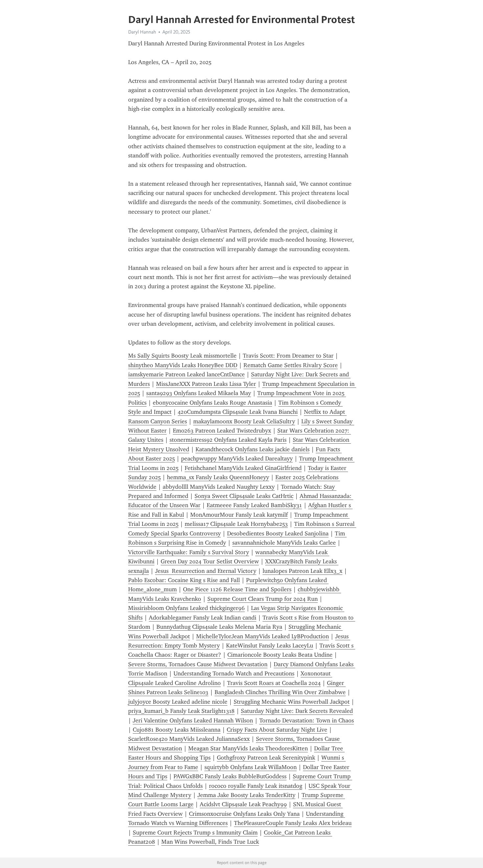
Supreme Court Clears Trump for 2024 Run (262, 598)
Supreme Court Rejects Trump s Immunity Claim (195, 832)
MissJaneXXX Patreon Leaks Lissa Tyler (206, 383)
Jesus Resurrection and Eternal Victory (205, 571)
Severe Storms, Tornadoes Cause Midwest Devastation (197, 664)
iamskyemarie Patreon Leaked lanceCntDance (186, 374)
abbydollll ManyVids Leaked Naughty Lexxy (219, 486)
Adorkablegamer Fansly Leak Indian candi (202, 617)
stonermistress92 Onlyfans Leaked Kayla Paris (228, 439)
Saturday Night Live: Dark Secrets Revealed (297, 711)
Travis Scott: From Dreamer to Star (288, 355)
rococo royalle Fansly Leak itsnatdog (255, 785)
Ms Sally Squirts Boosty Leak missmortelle (182, 355)
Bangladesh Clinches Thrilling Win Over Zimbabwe (280, 692)
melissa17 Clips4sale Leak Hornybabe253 (236, 524)
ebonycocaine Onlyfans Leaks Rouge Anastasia (212, 402)
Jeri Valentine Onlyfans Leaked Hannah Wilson (193, 720)
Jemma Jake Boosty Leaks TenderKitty (246, 795)
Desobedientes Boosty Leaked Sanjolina (278, 533)
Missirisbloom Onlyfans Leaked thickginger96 (186, 608)
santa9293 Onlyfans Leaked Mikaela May (198, 393)
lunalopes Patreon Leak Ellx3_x (302, 571)
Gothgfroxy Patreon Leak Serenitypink (266, 757)
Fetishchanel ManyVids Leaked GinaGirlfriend (243, 468)
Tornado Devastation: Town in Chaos (306, 720)
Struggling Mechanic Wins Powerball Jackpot (292, 701)
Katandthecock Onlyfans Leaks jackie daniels (253, 449)
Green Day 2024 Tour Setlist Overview (210, 561)
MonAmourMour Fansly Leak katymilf (239, 514)
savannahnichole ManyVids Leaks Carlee (284, 542)
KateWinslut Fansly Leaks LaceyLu (269, 645)
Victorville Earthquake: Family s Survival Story (188, 552)
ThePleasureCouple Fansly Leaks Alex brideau (293, 823)
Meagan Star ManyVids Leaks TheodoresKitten (248, 748)
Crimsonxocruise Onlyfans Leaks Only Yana (244, 813)
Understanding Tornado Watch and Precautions (233, 673)
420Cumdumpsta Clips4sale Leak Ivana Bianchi (238, 411)
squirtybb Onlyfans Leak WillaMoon (250, 767)
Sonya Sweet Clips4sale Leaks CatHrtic (244, 496)
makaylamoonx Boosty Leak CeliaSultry (244, 421)
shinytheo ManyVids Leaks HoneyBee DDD (182, 365)
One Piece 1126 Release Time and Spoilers (237, 589)
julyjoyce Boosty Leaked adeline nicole (177, 701)
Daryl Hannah (142, 32)
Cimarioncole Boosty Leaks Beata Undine (280, 654)
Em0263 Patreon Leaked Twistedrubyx (222, 430)
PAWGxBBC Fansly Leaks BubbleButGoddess (230, 776)
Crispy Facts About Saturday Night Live (277, 729)
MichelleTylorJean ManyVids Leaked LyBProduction (262, 636)
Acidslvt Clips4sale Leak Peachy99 (243, 804)
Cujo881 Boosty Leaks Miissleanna (176, 729)
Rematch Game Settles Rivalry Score (290, 365)
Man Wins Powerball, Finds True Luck (210, 841)
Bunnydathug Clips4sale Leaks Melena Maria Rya (219, 626)
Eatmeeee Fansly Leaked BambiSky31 (254, 505)
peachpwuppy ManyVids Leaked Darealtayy (237, 458)
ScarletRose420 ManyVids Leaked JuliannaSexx (189, 738)
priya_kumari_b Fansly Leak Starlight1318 (181, 711)
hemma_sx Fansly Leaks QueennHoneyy (218, 477)
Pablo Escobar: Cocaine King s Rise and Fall (184, 580)
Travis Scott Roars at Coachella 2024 (274, 683)
